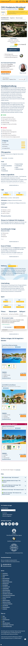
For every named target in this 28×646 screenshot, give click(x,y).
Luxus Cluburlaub (6, 597)
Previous (1, 29)
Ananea (4, 598)
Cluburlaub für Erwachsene (9, 595)
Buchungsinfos (6, 580)
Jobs (4, 621)
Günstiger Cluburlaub (7, 593)
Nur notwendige (8, 327)
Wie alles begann (6, 623)
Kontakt (4, 617)
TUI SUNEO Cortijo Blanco (9, 384)
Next (25, 29)
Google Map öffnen (6, 215)
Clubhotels (17, 469)
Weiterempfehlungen (7, 581)
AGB (4, 576)
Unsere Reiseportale (7, 626)
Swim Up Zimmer (6, 591)
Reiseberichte (6, 583)
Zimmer (4, 169)
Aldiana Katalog (6, 600)
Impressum (5, 573)
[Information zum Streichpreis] (25, 44)
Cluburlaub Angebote (7, 603)
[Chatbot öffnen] (25, 639)
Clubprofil (4, 163)
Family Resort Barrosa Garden (9, 345)
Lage (3, 167)
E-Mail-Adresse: (4, 508)
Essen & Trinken (19, 163)
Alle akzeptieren (19, 327)
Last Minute (5, 605)
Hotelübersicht (5, 17)
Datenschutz (5, 575)
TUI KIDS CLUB (6, 586)
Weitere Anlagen (19, 169)
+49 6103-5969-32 (5, 73)
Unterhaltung (19, 165)
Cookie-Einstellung (5, 324)
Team (4, 616)
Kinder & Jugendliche (7, 165)
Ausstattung (5, 170)
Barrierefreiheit (6, 578)
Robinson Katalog (7, 602)
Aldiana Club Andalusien (8, 426)
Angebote (12, 18)
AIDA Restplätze (6, 590)
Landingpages (6, 588)
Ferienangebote (6, 607)
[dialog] (14, 323)
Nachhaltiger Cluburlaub (8, 624)
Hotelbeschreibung (6, 378)
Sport (17, 167)
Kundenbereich (6, 619)
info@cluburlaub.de (7, 566)
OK (14, 510)
